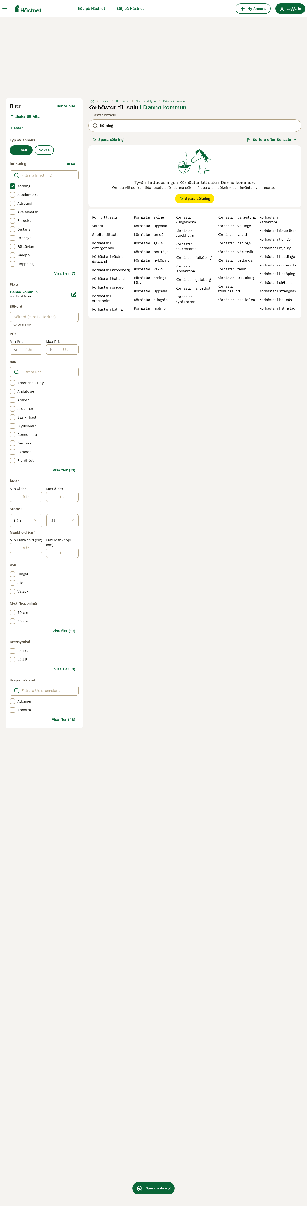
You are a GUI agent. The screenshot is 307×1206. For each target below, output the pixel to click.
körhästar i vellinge (234, 226)
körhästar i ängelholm (195, 288)
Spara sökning (110, 139)
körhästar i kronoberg (111, 270)
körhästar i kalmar (108, 309)
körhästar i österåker (277, 231)
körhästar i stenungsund (229, 288)
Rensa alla (66, 106)
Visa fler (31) (64, 470)
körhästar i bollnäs (275, 300)
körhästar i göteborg (193, 280)
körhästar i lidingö (275, 239)
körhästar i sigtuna (275, 282)
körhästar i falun (232, 269)
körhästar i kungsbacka (186, 219)
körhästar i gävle (148, 243)
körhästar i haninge (234, 243)
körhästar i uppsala (150, 226)
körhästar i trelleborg (236, 278)
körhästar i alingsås (151, 300)
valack (97, 226)
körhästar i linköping (277, 274)
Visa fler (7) (64, 273)
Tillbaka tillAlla (25, 116)
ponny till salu (104, 217)
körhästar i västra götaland (107, 259)
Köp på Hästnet (91, 8)
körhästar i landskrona (185, 268)
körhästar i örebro (108, 287)
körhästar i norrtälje (151, 252)
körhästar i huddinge (277, 256)
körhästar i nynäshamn (185, 299)
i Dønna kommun (163, 107)
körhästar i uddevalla (277, 265)
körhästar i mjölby (275, 248)
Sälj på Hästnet (130, 8)
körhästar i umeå (148, 234)
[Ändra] (74, 294)
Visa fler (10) (64, 631)
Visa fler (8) (64, 669)
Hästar (17, 128)
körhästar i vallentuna (237, 217)
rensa (70, 163)
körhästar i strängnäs (277, 291)
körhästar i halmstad (277, 308)
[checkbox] (12, 186)
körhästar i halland (108, 279)
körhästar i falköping (194, 257)
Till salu (21, 150)
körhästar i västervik (235, 252)
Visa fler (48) (63, 719)
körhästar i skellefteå (236, 300)
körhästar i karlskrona (268, 219)
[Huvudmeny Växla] (5, 8)
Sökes (44, 150)
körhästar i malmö (150, 308)
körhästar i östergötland (103, 245)
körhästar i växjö (148, 269)
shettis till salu (105, 234)
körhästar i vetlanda (235, 260)
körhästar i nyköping (151, 260)
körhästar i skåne (149, 217)
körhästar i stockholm (101, 298)
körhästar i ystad (232, 234)
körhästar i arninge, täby (150, 280)
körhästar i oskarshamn (186, 246)
